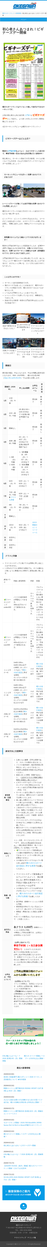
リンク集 (32, 1238)
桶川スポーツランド (21, 1244)
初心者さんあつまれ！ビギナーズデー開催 (20, 1145)
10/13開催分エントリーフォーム (34, 527)
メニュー (23, 19)
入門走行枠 (11, 151)
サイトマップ (21, 1238)
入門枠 (27, 115)
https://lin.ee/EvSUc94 (12, 378)
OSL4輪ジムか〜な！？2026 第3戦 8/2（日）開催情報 (12, 1058)
